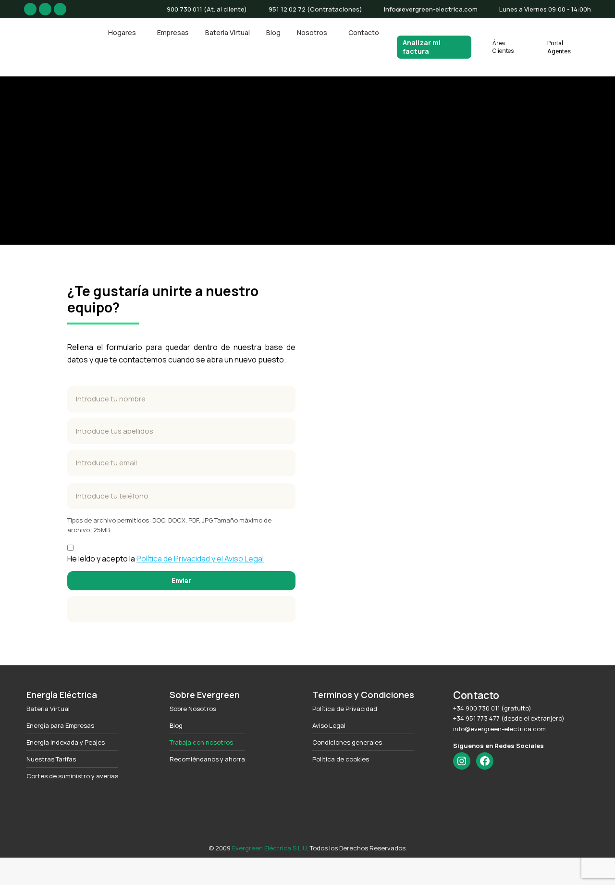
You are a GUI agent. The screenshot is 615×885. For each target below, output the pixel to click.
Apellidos (181, 431)
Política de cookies (340, 759)
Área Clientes (503, 47)
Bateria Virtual (48, 708)
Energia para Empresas (60, 725)
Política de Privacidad (344, 708)
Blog (176, 725)
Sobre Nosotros (193, 708)
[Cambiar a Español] (276, 864)
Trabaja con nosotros (201, 742)
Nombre (181, 399)
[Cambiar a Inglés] (297, 864)
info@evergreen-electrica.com (431, 9)
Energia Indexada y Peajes (65, 742)
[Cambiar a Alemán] (338, 864)
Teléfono (181, 496)
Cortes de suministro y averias (72, 776)
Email (181, 463)
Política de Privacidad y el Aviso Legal (200, 558)
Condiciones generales (347, 742)
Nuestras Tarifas (51, 759)
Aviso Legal (328, 725)
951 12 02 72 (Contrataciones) (315, 9)
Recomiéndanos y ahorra (207, 759)
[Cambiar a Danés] (318, 864)
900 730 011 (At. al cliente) (207, 9)
